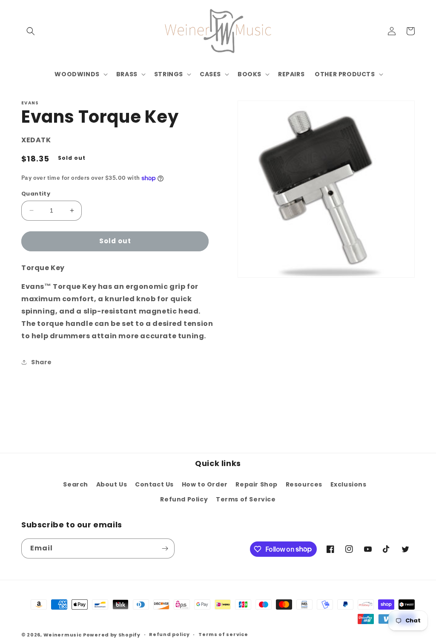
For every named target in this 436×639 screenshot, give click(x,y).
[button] (30, 31)
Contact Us (154, 484)
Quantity (35, 194)
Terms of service (223, 634)
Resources (304, 484)
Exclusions (348, 484)
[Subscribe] (164, 548)
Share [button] (41, 362)
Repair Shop (256, 484)
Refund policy (169, 634)
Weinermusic (62, 634)
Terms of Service (246, 499)
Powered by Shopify (112, 634)
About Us (111, 484)
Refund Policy (184, 499)
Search (75, 484)
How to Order (205, 484)
